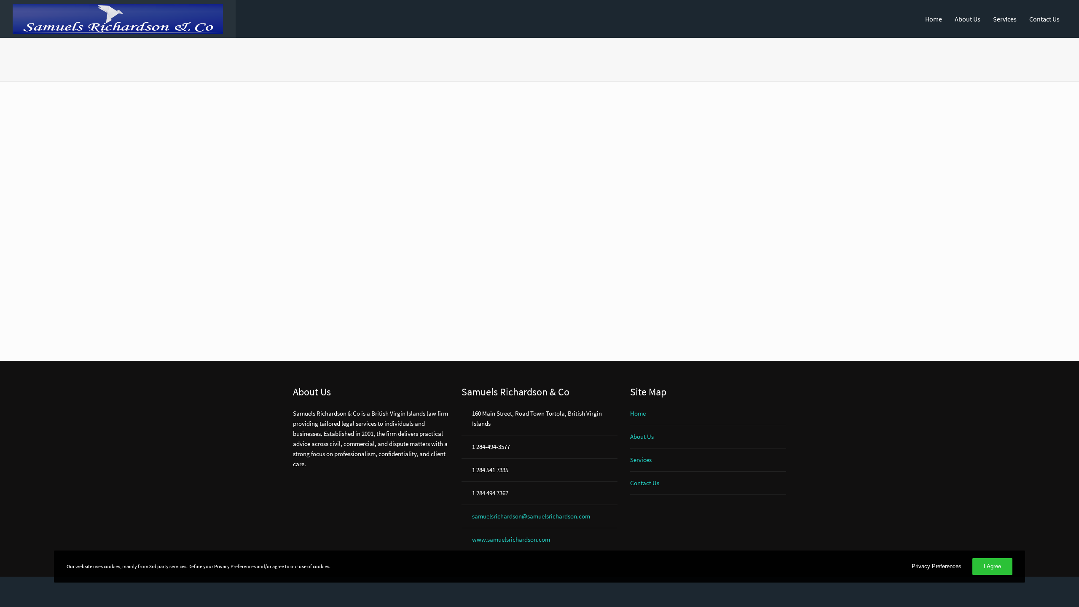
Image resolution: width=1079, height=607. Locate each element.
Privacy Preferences (936, 566)
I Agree (992, 566)
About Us (967, 19)
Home (933, 19)
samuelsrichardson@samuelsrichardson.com (531, 516)
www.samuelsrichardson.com (511, 539)
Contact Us (1044, 19)
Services (1005, 19)
